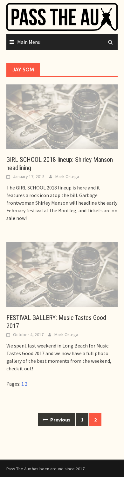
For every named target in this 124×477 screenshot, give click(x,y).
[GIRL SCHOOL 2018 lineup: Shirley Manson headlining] (62, 116)
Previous (60, 419)
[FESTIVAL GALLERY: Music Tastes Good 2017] (62, 274)
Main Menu (28, 42)
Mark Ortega (67, 176)
